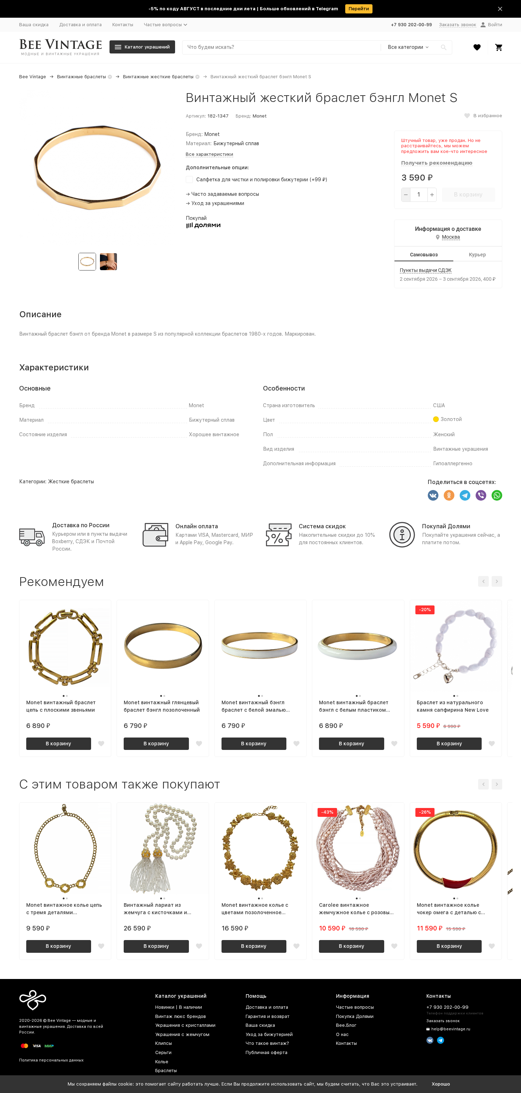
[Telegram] (465, 495)
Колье (161, 1061)
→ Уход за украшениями (215, 203)
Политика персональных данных (51, 1060)
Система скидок (322, 526)
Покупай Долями (446, 526)
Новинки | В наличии (178, 1007)
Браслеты (166, 1070)
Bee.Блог (346, 1025)
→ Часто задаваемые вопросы (222, 194)
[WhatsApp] (497, 495)
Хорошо (441, 1084)
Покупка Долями (355, 1016)
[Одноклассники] (449, 495)
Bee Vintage (32, 76)
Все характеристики (209, 154)
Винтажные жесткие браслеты (158, 76)
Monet (260, 116)
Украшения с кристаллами (185, 1025)
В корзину (468, 194)
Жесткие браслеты (71, 481)
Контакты (122, 24)
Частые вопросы (355, 1007)
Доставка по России (81, 525)
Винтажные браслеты (81, 76)
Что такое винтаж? (267, 1043)
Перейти (359, 8)
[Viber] (481, 495)
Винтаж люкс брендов (180, 1016)
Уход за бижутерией (269, 1034)
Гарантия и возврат (268, 1016)
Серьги (163, 1052)
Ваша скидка (34, 24)
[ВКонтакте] (433, 495)
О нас (342, 1034)
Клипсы (163, 1043)
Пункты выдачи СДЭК (426, 270)
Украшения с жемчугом (182, 1034)
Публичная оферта (266, 1052)
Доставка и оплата (80, 24)
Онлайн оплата (196, 526)
